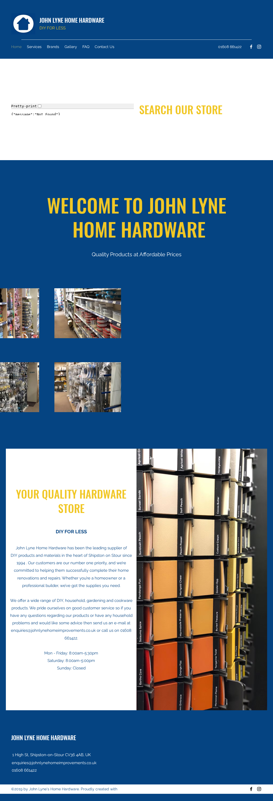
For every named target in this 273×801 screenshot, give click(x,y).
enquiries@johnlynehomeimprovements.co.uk (53, 630)
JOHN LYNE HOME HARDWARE (71, 20)
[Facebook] (251, 46)
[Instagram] (259, 46)
